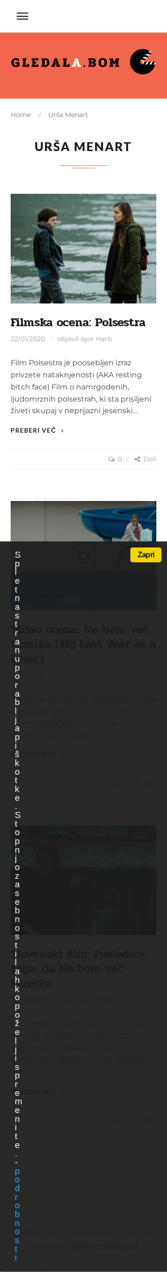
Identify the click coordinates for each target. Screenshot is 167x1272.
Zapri (146, 555)
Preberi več (34, 430)
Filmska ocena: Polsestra (78, 322)
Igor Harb (96, 339)
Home (21, 115)
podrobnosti (17, 1214)
